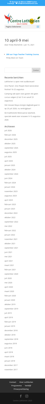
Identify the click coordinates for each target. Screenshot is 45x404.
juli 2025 (8, 156)
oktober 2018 (9, 335)
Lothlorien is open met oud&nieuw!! (19, 81)
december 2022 (11, 213)
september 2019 (11, 309)
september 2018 (11, 339)
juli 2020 (8, 278)
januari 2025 (9, 165)
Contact (12, 382)
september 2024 (11, 174)
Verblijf (28, 385)
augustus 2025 (10, 152)
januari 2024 (9, 187)
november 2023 (11, 191)
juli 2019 (8, 313)
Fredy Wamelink (15, 45)
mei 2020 (8, 282)
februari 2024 (10, 182)
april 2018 (8, 352)
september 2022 (11, 222)
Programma (16, 385)
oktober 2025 (9, 143)
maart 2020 (9, 291)
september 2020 (11, 274)
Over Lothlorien (26, 382)
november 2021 (11, 239)
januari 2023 (9, 209)
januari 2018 (9, 361)
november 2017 (11, 369)
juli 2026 (8, 130)
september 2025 (11, 148)
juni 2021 (8, 252)
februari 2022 (10, 230)
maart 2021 (9, 265)
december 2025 (11, 139)
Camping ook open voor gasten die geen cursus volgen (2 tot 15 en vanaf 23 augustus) (21, 97)
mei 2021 (8, 256)
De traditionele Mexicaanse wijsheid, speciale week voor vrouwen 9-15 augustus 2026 (22, 116)
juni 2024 (8, 178)
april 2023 (8, 200)
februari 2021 (10, 269)
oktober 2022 (9, 217)
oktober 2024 (9, 169)
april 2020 (8, 287)
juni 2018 (8, 348)
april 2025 (8, 161)
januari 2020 (9, 300)
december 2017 (11, 365)
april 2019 (8, 317)
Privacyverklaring (21, 389)
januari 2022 (9, 235)
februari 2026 (10, 135)
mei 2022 (8, 226)
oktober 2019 (9, 304)
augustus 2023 (10, 195)
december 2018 (11, 330)
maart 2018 (9, 356)
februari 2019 (10, 322)
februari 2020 (10, 295)
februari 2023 (10, 204)
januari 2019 (9, 326)
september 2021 (11, 248)
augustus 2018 (10, 343)
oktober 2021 (9, 243)
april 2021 (8, 261)
